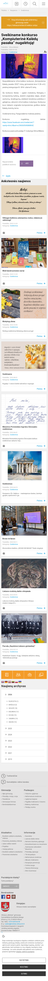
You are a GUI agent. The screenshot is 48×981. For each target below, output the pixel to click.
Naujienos (14, 10)
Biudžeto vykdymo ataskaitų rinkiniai (12, 837)
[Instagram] (14, 897)
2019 (10, 759)
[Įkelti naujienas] (16, 4)
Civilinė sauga (30, 865)
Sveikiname (7, 374)
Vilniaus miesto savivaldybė (26, 907)
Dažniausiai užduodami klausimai (33, 848)
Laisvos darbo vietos (32, 839)
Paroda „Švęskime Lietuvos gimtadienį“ (18, 646)
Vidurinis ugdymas (31, 794)
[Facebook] (3, 897)
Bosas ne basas (8, 539)
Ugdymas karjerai (31, 799)
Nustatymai (24, 960)
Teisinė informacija (31, 868)
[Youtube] (8, 897)
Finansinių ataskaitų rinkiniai (12, 841)
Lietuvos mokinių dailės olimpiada (16, 591)
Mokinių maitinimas (32, 804)
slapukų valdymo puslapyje (25, 952)
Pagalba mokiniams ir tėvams (35, 802)
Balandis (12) (14, 712)
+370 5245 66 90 (14, 922)
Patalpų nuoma (30, 807)
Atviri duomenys (30, 871)
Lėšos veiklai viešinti (9, 844)
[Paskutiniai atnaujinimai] (25, 4)
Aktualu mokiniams (31, 860)
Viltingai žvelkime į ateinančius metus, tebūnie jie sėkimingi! (22, 219)
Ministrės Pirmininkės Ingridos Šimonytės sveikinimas (19, 428)
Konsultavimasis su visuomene (36, 844)
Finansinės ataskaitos (9, 854)
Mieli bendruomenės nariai (13, 271)
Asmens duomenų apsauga (34, 841)
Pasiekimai (6, 799)
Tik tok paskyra (30, 854)
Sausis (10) (13, 722)
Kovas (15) (12, 715)
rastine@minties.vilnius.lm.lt (14, 924)
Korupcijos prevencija (32, 863)
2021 (10, 753)
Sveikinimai (25, 10)
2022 (10, 747)
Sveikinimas (7, 484)
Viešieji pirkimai (7, 849)
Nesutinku (24, 967)
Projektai (5, 846)
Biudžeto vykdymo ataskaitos (12, 852)
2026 (10, 695)
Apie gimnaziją (7, 794)
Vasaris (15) (13, 718)
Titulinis (4, 10)
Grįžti (8, 176)
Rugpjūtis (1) (13, 701)
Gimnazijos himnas (9, 802)
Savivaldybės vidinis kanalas (17, 782)
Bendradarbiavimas (9, 804)
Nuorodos (28, 836)
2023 (10, 741)
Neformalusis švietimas (33, 796)
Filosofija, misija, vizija (10, 796)
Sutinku (24, 974)
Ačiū (25, 163)
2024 (10, 735)
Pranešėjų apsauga (31, 852)
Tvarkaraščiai (11, 776)
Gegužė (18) (13, 708)
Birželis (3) (13, 705)
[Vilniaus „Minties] (6, 3)
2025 (10, 729)
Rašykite (6, 886)
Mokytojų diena (8, 321)
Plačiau (39, 233)
